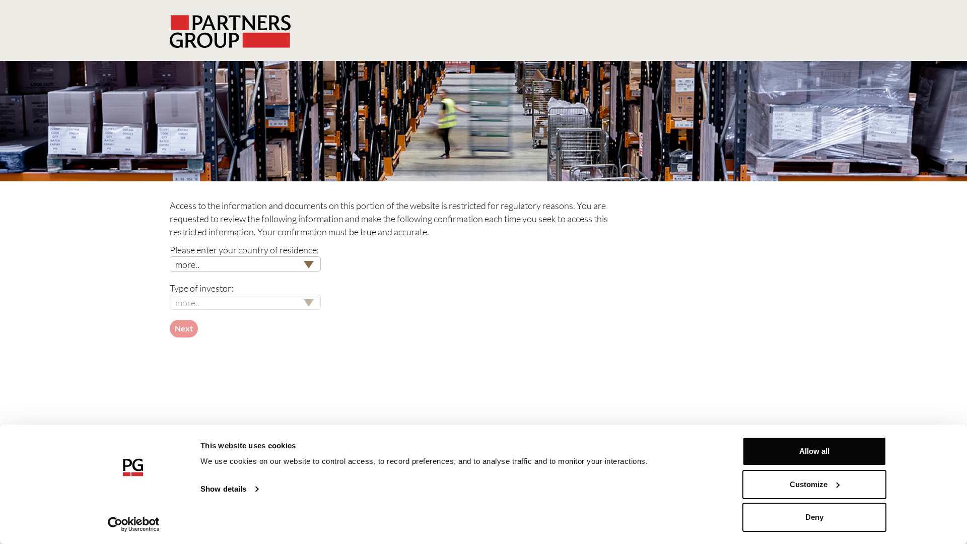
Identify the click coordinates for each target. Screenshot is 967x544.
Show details (223, 489)
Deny (814, 517)
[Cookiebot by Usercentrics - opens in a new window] (134, 524)
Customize (808, 484)
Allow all (814, 451)
